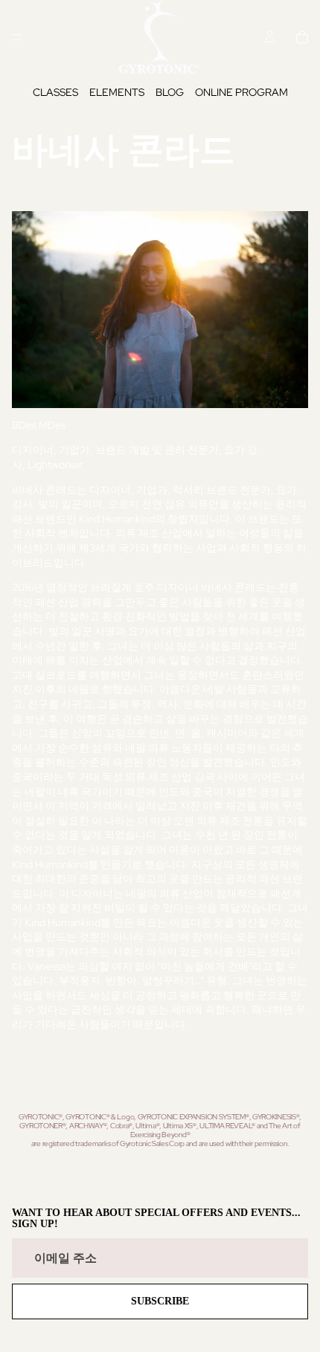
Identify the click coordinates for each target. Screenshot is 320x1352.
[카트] (302, 37)
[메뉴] (17, 37)
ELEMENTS (116, 92)
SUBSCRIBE (160, 1301)
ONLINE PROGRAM (241, 92)
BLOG (170, 92)
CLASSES (55, 92)
